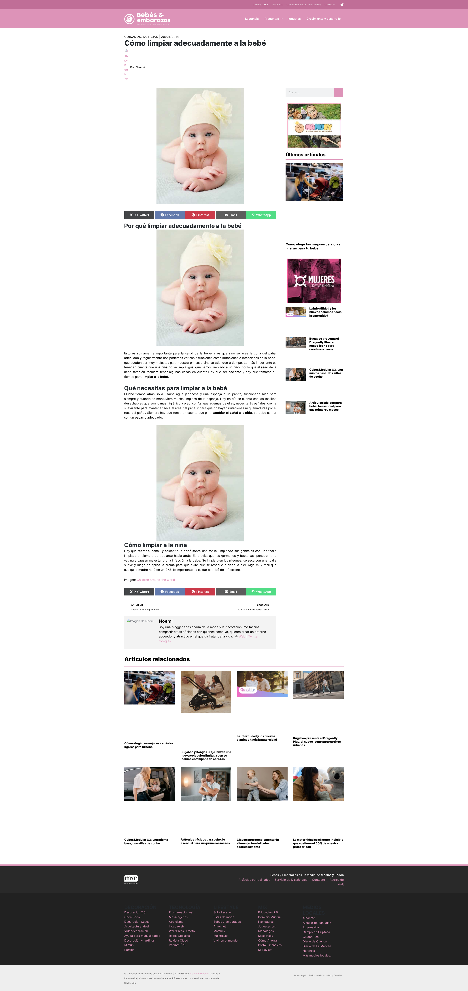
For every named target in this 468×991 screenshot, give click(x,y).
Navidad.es (265, 921)
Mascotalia (265, 935)
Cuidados (132, 37)
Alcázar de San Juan (317, 923)
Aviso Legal (300, 975)
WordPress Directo (182, 931)
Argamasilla (311, 927)
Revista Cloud (178, 940)
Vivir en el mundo (226, 940)
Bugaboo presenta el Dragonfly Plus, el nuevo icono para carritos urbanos (324, 344)
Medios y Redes (332, 875)
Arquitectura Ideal (136, 926)
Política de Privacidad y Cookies (325, 975)
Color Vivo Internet (199, 973)
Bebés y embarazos (227, 921)
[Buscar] (338, 92)
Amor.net (220, 926)
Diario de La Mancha (317, 946)
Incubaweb (176, 926)
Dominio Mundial (269, 917)
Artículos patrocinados (254, 879)
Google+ (165, 641)
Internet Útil (177, 945)
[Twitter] (342, 4)
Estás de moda (224, 917)
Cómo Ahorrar (268, 940)
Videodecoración (136, 931)
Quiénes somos (260, 4)
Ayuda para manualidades (142, 935)
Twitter (253, 636)
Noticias (150, 37)
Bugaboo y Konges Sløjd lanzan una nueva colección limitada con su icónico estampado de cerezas (206, 755)
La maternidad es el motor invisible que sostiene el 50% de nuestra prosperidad (318, 843)
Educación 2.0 (268, 912)
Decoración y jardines (139, 940)
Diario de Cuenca (315, 941)
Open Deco (132, 917)
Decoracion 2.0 (135, 912)
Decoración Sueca (137, 921)
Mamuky (219, 931)
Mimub (129, 945)
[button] (281, 18)
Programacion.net (181, 912)
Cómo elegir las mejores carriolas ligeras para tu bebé (313, 246)
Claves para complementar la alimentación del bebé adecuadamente (258, 843)
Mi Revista (265, 950)
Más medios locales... (317, 955)
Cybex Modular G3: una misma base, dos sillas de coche (326, 373)
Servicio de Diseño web (291, 879)
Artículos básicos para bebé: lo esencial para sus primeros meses (325, 406)
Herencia (309, 950)
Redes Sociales (179, 935)
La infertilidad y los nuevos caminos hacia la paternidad (325, 312)
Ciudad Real (311, 937)
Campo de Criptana (316, 932)
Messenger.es (178, 917)
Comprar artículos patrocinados (304, 4)
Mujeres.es (221, 935)
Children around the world (156, 580)
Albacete (309, 918)
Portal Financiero (270, 945)
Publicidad (277, 4)
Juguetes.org (267, 926)
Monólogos (266, 931)
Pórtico (129, 950)
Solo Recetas (223, 912)
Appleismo (176, 921)
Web (242, 636)
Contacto (330, 4)
